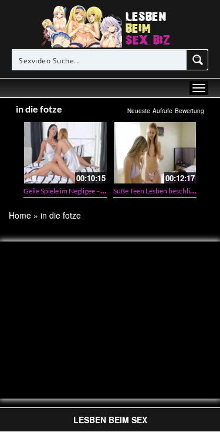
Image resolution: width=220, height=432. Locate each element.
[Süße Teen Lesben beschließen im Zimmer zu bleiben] (155, 152)
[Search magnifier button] (198, 60)
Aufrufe (162, 111)
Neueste (138, 111)
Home (20, 215)
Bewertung (189, 111)
